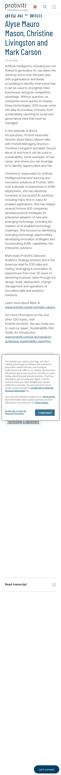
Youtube (31, 739)
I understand (45, 412)
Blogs (39, 739)
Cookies (10, 763)
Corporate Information (46, 754)
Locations (11, 697)
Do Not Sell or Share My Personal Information (15, 412)
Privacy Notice (11, 754)
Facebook (23, 739)
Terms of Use (27, 754)
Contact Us (12, 679)
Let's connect (46, 769)
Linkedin (8, 739)
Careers (10, 670)
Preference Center (17, 706)
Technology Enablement (23, 421)
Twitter (15, 739)
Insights (10, 688)
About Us (11, 661)
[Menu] (54, 7)
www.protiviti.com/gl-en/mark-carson (30, 307)
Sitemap (10, 714)
